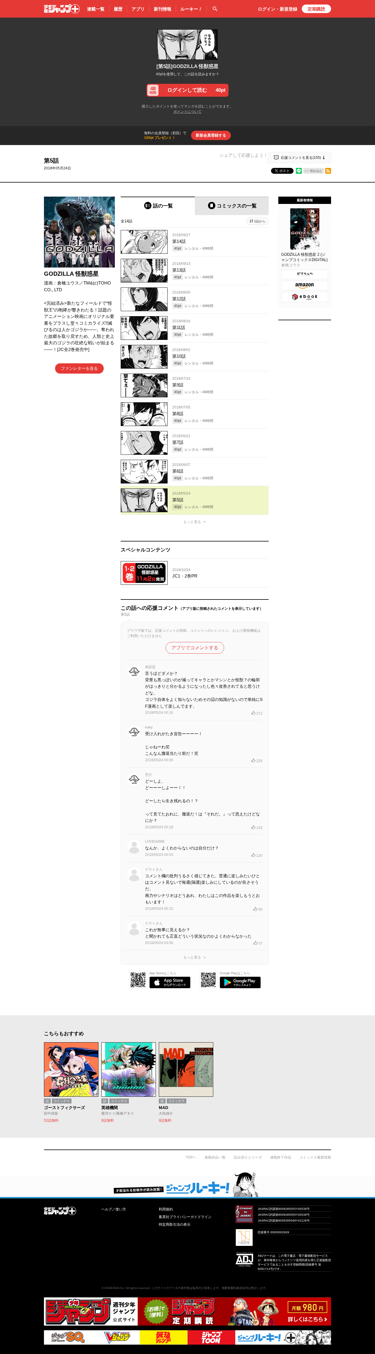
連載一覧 (96, 8)
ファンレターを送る (79, 368)
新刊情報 (162, 8)
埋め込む (316, 171)
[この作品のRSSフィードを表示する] (328, 171)
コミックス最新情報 (315, 1157)
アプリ (138, 8)
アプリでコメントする (194, 647)
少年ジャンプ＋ (62, 8)
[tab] (158, 206)
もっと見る (192, 522)
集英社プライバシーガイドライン (185, 1217)
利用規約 (166, 1209)
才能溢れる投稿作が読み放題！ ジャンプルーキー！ (187, 1184)
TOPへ (191, 1157)
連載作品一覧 (215, 1157)
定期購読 (316, 8)
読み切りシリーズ (248, 1157)
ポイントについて (187, 112)
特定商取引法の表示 (174, 1224)
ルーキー (191, 8)
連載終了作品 (280, 1157)
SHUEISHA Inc (114, 1288)
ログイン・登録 (277, 8)
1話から (259, 221)
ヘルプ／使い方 (113, 1209)
